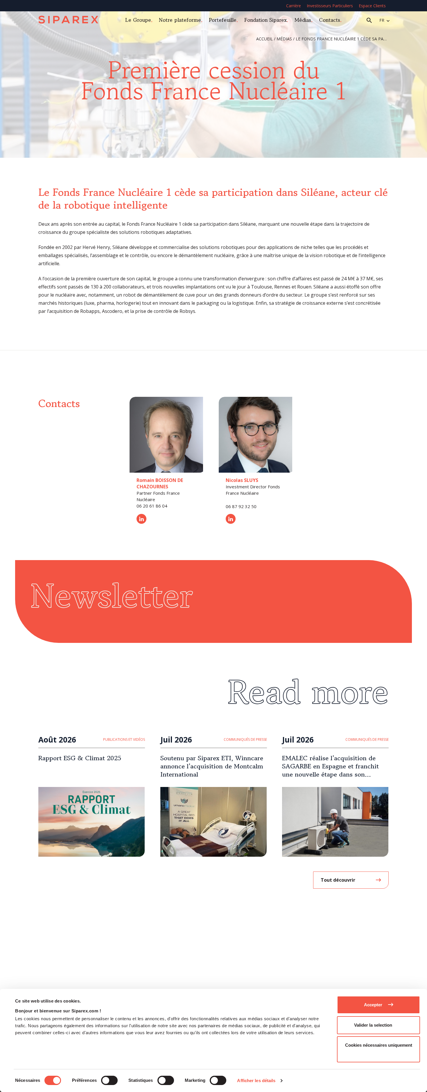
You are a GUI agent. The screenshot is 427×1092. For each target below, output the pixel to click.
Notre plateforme (180, 20)
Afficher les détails (256, 1080)
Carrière (293, 5)
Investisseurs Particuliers (330, 5)
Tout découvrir (338, 880)
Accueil (264, 39)
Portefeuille (222, 20)
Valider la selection (373, 1025)
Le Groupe (138, 20)
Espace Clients (372, 5)
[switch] (109, 1080)
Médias (303, 20)
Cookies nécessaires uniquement (378, 1045)
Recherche (369, 20)
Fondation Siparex (265, 20)
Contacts (329, 20)
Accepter (373, 1004)
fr (381, 20)
